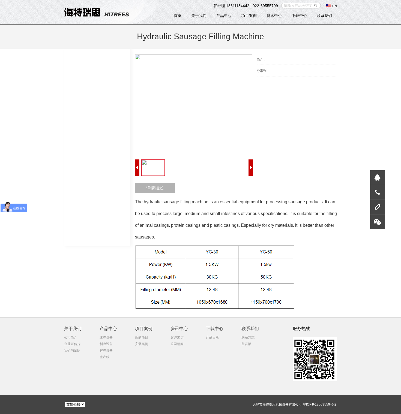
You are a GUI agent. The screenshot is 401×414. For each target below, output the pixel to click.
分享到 (262, 71)
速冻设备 (106, 337)
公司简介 (70, 337)
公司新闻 (177, 344)
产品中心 (224, 15)
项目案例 (249, 15)
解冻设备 (106, 350)
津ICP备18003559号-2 (319, 404)
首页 (177, 15)
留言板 (246, 344)
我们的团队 (72, 350)
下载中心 (299, 15)
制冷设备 (106, 344)
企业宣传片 (72, 344)
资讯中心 (274, 15)
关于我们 (199, 15)
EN (334, 6)
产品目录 (212, 337)
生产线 (104, 357)
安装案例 (141, 344)
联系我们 (324, 15)
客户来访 (177, 337)
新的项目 (141, 337)
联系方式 (248, 337)
